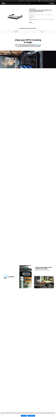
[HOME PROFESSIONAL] (3, 3)
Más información (10, 413)
